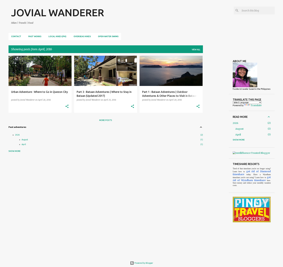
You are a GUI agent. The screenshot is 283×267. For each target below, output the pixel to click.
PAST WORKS (34, 36)
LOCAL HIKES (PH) (57, 36)
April (24, 144)
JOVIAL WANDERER (57, 12)
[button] (67, 106)
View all (196, 49)
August (25, 140)
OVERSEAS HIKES (82, 36)
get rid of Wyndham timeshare (252, 179)
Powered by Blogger (143, 263)
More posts (105, 120)
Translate (256, 105)
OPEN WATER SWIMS (108, 36)
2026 (17, 135)
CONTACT (16, 36)
